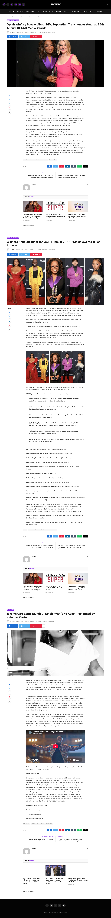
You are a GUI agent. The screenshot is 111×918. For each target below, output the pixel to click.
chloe (24, 529)
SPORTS (99, 11)
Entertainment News (13, 20)
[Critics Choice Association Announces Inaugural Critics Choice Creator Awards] (78, 206)
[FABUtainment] (55, 4)
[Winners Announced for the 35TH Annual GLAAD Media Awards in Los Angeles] (55, 281)
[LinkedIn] (9, 103)
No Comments (43, 32)
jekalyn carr (26, 823)
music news (49, 823)
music (42, 823)
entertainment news (28, 159)
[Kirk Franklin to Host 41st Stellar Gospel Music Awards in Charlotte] (78, 870)
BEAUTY (66, 11)
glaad (37, 159)
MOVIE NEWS (88, 11)
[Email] (9, 112)
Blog (12, 16)
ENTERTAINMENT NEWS (33, 11)
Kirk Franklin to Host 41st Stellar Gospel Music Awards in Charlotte (78, 880)
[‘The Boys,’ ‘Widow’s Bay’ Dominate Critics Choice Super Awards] (55, 206)
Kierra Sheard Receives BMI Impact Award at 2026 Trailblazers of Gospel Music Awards (55, 881)
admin (13, 32)
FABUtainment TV (15, 11)
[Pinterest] (9, 107)
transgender (52, 159)
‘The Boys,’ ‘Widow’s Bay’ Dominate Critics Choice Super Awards (55, 216)
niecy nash (48, 529)
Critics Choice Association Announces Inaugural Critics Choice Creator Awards (77, 216)
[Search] (108, 4)
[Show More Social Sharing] (43, 36)
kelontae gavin (35, 823)
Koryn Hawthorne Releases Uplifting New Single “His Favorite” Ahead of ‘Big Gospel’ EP (31, 881)
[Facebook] (9, 95)
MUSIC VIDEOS (76, 11)
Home (8, 16)
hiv (41, 159)
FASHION (58, 11)
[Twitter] (9, 99)
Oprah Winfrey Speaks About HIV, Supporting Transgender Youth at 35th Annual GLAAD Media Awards (71, 547)
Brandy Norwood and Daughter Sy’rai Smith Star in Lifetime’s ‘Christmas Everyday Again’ (32, 216)
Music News (10, 609)
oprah (45, 159)
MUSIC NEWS (47, 11)
